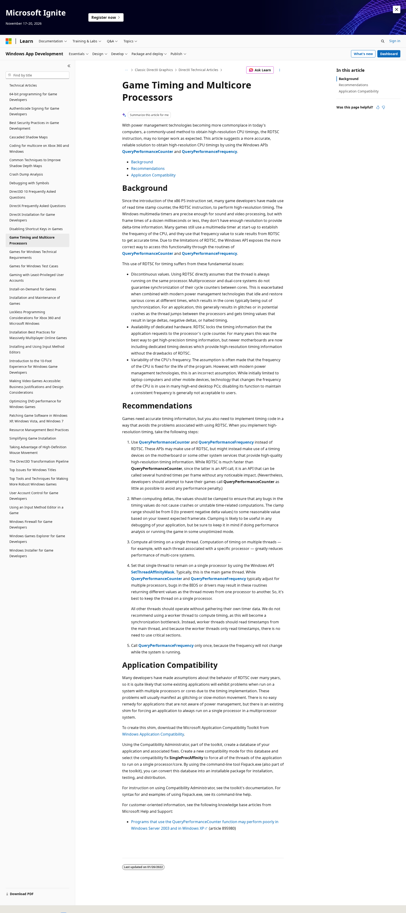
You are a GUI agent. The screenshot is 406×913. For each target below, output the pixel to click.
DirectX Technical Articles (198, 70)
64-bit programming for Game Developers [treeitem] (33, 97)
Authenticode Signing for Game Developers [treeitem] (34, 111)
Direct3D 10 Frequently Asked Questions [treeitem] (32, 194)
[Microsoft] (9, 41)
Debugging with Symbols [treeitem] (29, 183)
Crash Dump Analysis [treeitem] (26, 174)
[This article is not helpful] (383, 107)
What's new (363, 54)
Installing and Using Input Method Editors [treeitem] (36, 349)
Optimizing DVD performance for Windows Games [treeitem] (35, 404)
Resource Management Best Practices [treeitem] (39, 430)
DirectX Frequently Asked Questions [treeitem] (37, 206)
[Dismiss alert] (396, 9)
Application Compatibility (153, 175)
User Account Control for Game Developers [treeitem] (33, 496)
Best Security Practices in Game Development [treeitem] (34, 125)
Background (142, 161)
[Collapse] (69, 66)
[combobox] (37, 75)
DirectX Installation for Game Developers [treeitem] (32, 217)
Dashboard (389, 54)
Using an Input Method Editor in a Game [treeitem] (36, 510)
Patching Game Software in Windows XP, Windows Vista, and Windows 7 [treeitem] (38, 418)
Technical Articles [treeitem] (23, 85)
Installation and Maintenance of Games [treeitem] (34, 300)
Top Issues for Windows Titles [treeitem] (32, 470)
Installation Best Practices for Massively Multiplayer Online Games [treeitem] (38, 335)
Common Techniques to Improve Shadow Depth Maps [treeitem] (35, 163)
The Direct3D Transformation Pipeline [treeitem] (39, 461)
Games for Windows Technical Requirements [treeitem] (33, 254)
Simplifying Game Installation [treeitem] (32, 438)
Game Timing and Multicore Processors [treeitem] (32, 240)
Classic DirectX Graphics (154, 70)
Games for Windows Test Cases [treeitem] (33, 266)
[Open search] (382, 41)
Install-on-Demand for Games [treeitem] (32, 289)
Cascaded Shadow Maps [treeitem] (28, 137)
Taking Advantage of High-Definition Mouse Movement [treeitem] (37, 450)
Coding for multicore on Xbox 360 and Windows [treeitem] (39, 148)
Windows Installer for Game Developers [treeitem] (31, 553)
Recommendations (148, 168)
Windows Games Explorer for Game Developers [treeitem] (37, 539)
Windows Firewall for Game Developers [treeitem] (30, 524)
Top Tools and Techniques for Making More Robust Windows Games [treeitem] (38, 481)
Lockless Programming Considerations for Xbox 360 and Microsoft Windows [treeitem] (35, 318)
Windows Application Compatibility (153, 734)
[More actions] (280, 70)
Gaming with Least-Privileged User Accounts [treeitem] (36, 277)
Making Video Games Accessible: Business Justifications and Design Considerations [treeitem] (36, 387)
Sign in (394, 41)
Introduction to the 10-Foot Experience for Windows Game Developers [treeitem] (33, 367)
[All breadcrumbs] (126, 70)
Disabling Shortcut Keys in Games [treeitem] (36, 229)
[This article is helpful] (378, 107)
